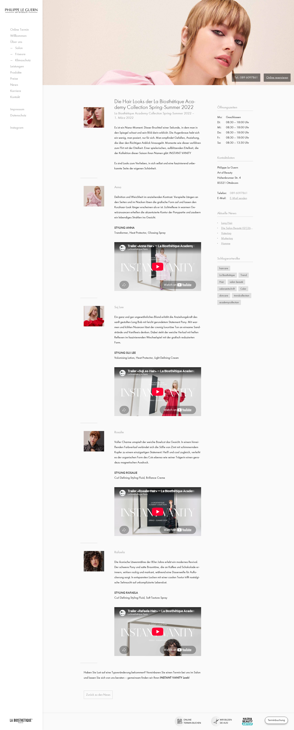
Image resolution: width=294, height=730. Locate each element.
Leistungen (17, 66)
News (14, 85)
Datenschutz (18, 115)
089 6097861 (249, 77)
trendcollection (241, 295)
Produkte (16, 72)
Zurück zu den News (98, 694)
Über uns (16, 42)
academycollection (229, 302)
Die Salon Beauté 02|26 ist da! (239, 228)
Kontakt (15, 97)
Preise (14, 78)
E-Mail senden (238, 198)
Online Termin (19, 29)
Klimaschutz (23, 60)
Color (243, 288)
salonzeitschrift (227, 288)
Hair (221, 281)
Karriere (15, 91)
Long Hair (226, 223)
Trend (244, 275)
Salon (19, 48)
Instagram (16, 127)
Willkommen (18, 36)
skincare (223, 295)
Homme (225, 243)
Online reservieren (277, 77)
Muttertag (227, 238)
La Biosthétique (227, 275)
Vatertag (226, 233)
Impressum (17, 109)
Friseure (20, 54)
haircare (223, 268)
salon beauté (236, 281)
